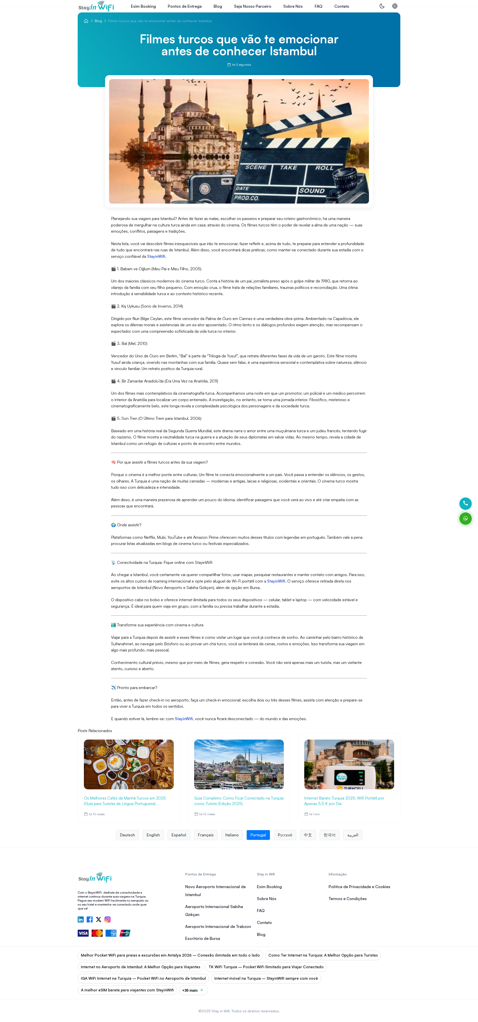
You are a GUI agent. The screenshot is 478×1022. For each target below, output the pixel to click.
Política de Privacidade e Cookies (359, 886)
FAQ (318, 6)
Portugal (258, 834)
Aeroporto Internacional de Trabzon (218, 926)
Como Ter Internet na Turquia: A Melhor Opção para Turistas (323, 955)
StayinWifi (275, 581)
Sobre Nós (293, 6)
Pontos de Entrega (185, 6)
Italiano (232, 834)
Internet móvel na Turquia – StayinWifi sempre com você (266, 978)
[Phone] (465, 503)
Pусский (285, 834)
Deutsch (127, 834)
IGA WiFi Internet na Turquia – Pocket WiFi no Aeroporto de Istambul (143, 978)
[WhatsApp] (465, 518)
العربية (352, 834)
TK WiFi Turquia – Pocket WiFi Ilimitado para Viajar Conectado (266, 967)
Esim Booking (143, 6)
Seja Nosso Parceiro (252, 6)
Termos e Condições (348, 898)
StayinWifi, (184, 718)
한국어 (330, 834)
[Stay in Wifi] (96, 6)
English (153, 834)
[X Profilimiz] (99, 920)
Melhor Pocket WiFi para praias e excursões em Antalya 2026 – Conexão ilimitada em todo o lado (170, 955)
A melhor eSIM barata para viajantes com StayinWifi (127, 990)
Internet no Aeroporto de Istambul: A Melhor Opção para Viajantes (140, 967)
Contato (341, 6)
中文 (308, 834)
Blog (218, 6)
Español (179, 834)
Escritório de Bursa (202, 938)
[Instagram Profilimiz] (108, 920)
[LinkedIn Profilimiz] (81, 920)
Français (206, 834)
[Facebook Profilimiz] (90, 920)
